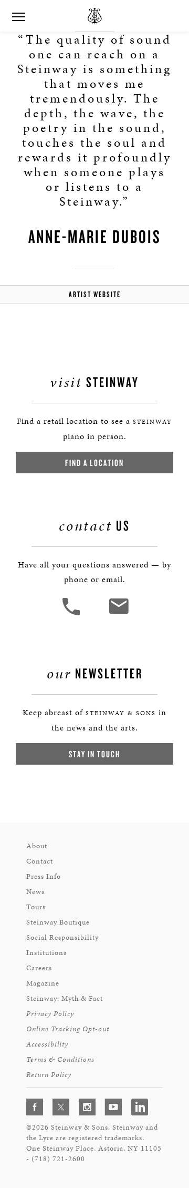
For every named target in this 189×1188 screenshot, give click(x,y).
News (35, 892)
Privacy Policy (50, 1014)
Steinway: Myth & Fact (64, 998)
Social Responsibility (62, 937)
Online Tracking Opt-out (67, 1029)
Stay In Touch (94, 753)
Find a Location (94, 462)
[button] (72, 614)
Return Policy (48, 1075)
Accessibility (47, 1044)
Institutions (46, 953)
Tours (36, 907)
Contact (39, 861)
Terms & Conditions (60, 1059)
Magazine (42, 983)
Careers (39, 968)
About (36, 846)
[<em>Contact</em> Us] (118, 614)
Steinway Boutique (58, 922)
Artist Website (95, 294)
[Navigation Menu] (18, 16)
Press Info (43, 876)
